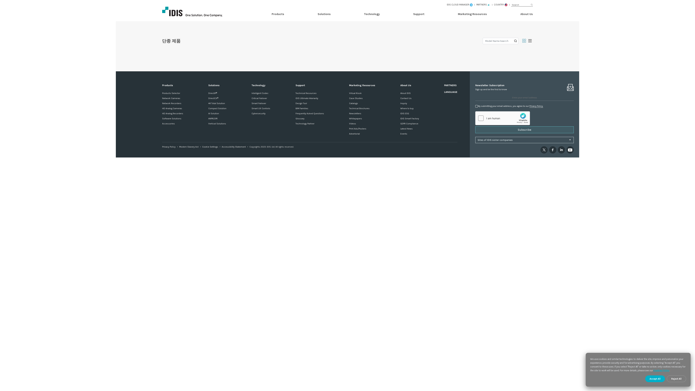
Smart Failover (259, 103)
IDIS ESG (404, 113)
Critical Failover (259, 98)
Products (278, 14)
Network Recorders (171, 103)
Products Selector (171, 93)
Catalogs (353, 103)
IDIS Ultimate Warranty (307, 98)
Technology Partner (305, 123)
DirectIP (212, 93)
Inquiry (403, 103)
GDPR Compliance (409, 123)
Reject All (676, 378)
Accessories (168, 123)
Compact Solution (217, 108)
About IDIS (405, 93)
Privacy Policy (169, 147)
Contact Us (406, 98)
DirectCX (213, 98)
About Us (526, 14)
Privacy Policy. (536, 106)
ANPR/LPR (213, 118)
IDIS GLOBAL (198, 12)
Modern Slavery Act (189, 147)
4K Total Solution (216, 103)
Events (403, 134)
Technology (372, 14)
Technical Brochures (359, 108)
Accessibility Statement (234, 147)
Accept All (655, 378)
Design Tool (301, 103)
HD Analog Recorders (172, 113)
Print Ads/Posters (357, 128)
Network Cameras (171, 98)
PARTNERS (450, 85)
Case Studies (356, 98)
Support (418, 14)
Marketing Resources (472, 14)
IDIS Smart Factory (409, 118)
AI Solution (213, 113)
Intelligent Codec (260, 93)
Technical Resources (306, 93)
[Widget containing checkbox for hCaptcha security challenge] (502, 118)
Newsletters (355, 113)
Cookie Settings (210, 147)
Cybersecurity (259, 113)
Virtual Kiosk (355, 93)
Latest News (406, 128)
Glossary (300, 118)
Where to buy (407, 108)
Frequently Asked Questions (310, 113)
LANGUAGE (450, 92)
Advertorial (354, 134)
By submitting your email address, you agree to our (510, 106)
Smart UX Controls (261, 108)
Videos (352, 123)
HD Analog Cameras (172, 108)
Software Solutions (171, 118)
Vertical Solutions (217, 123)
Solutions (324, 14)
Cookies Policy (661, 370)
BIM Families (302, 108)
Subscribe (524, 129)
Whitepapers (355, 118)
